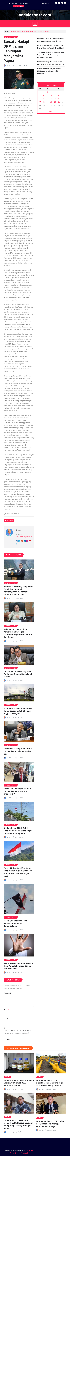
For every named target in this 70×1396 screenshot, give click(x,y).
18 (44, 102)
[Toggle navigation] (35, 24)
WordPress (30, 1150)
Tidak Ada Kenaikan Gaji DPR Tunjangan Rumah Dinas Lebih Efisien (18, 673)
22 (59, 102)
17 (40, 102)
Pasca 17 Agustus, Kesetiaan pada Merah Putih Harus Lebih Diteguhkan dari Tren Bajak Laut (18, 872)
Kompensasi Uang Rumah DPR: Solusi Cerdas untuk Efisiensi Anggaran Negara (18, 710)
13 (51, 99)
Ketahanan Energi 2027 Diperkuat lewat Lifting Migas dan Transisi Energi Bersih (50, 1082)
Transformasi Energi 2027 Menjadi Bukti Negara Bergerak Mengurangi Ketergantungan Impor (51, 54)
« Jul (50, 111)
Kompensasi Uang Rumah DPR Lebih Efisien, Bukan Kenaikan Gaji (18, 751)
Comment (7, 993)
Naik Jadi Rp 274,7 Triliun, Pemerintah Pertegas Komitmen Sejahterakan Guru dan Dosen (18, 633)
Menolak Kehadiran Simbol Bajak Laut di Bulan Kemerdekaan (16, 923)
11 (44, 99)
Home (7, 31)
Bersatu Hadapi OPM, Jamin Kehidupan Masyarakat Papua (30, 31)
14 (55, 99)
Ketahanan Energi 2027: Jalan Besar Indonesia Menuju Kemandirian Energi (50, 1123)
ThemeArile (25, 1153)
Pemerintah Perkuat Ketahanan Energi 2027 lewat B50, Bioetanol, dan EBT (19, 1082)
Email (6, 1019)
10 (40, 99)
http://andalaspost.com (24, 537)
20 (51, 102)
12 (47, 99)
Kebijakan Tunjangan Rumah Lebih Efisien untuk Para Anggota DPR (17, 791)
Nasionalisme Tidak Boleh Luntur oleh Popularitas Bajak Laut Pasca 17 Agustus (18, 830)
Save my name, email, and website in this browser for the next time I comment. (18, 1031)
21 (55, 102)
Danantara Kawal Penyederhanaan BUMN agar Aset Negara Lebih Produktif (49, 71)
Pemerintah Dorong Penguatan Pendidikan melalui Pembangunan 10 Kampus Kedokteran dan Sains (18, 590)
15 (59, 99)
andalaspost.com (35, 15)
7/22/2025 (10, 520)
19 (47, 102)
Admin (9, 65)
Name (6, 1010)
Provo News (14, 1153)
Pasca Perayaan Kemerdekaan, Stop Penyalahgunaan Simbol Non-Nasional (18, 965)
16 (62, 99)
